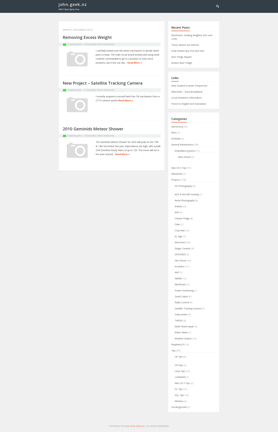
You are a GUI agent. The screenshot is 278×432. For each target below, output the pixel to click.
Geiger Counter (182, 248)
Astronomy (109, 44)
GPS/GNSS (180, 254)
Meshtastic (177, 173)
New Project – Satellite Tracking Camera (103, 83)
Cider (177, 224)
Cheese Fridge (182, 218)
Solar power (181, 314)
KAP (177, 272)
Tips (173, 350)
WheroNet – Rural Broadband (186, 91)
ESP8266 (176, 138)
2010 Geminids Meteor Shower (93, 129)
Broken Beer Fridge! (181, 62)
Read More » (134, 62)
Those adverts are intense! (185, 44)
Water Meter (181, 332)
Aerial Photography (185, 200)
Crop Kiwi (180, 230)
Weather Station (183, 338)
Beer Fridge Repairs (181, 56)
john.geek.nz (73, 4)
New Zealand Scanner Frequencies (189, 85)
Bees (174, 132)
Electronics (180, 242)
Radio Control (182, 302)
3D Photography (183, 186)
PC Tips (179, 389)
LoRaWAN (180, 377)
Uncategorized (178, 407)
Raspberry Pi (177, 344)
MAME (178, 278)
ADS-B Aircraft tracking (187, 194)
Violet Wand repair (184, 326)
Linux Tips (180, 371)
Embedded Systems (185, 150)
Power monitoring (184, 290)
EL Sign (178, 236)
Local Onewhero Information (186, 97)
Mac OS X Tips (178, 167)
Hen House (180, 260)
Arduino (179, 206)
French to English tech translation (188, 103)
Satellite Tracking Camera (188, 308)
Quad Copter (181, 296)
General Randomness (182, 144)
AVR (177, 212)
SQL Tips (179, 395)
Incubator (180, 266)
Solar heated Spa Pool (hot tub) (187, 50)
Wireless (179, 401)
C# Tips (179, 356)
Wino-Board (184, 156)
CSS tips (179, 365)
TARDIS (179, 320)
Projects (175, 179)
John (79, 44)
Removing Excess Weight (87, 37)
